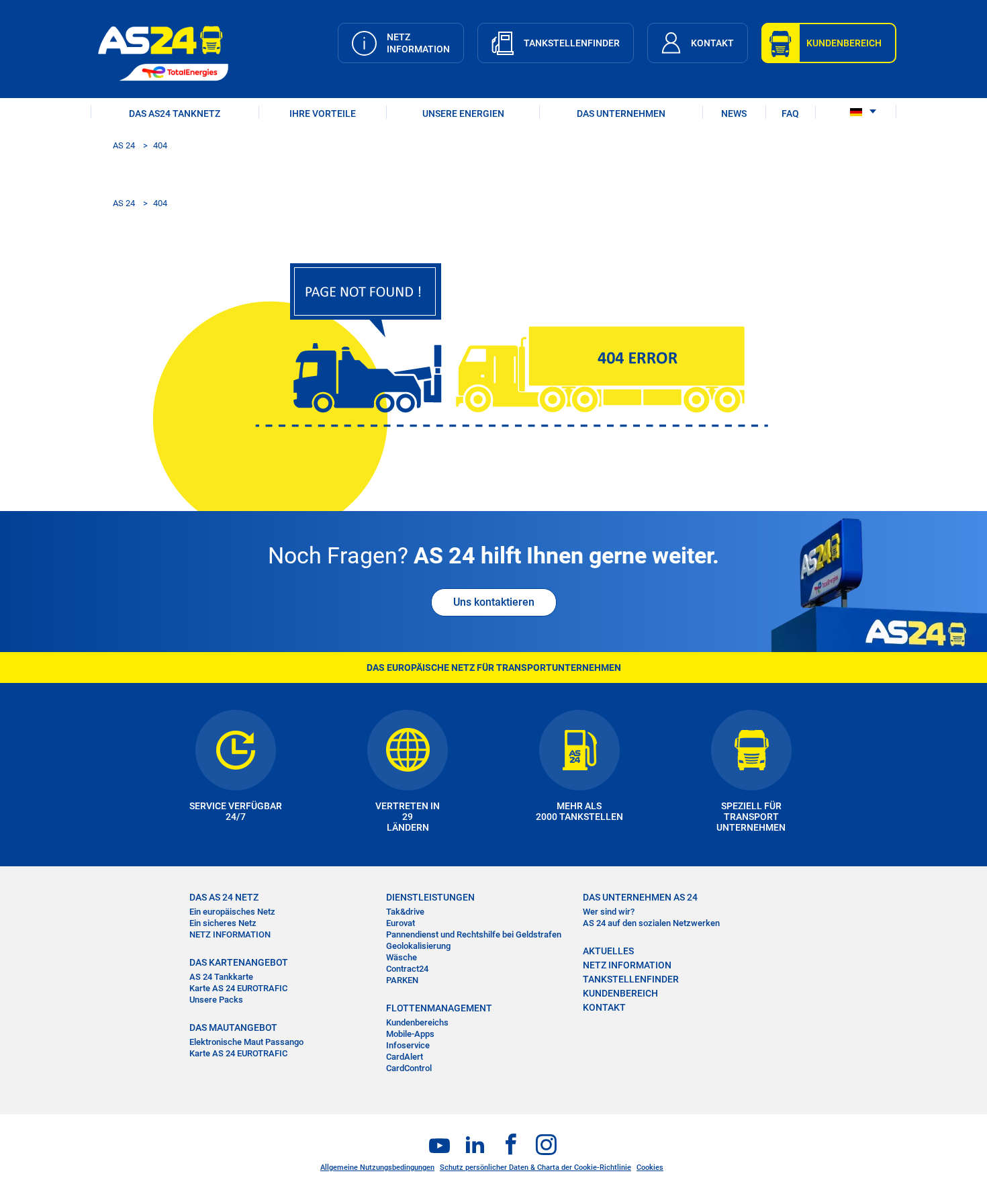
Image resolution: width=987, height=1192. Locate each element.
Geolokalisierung (418, 946)
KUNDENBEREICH (620, 993)
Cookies (650, 1167)
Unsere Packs (216, 1000)
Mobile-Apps (410, 1034)
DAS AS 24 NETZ (223, 897)
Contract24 (407, 969)
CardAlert (404, 1057)
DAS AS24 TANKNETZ (174, 113)
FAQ (790, 113)
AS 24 (124, 145)
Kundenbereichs (417, 1022)
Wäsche (401, 957)
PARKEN (402, 980)
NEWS (734, 113)
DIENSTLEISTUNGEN (430, 897)
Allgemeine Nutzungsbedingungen (377, 1167)
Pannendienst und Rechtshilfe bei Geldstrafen (473, 934)
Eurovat (400, 923)
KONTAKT (604, 1007)
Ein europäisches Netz (232, 912)
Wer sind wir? (608, 912)
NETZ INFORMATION (230, 934)
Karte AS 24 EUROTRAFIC (238, 988)
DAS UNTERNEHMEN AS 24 (640, 897)
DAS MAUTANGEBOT (233, 1027)
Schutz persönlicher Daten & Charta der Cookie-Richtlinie (535, 1167)
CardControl (409, 1068)
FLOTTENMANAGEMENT (439, 1008)
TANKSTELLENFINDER (631, 979)
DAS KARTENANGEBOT (238, 962)
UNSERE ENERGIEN (463, 113)
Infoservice (408, 1045)
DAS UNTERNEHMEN (621, 113)
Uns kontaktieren (493, 602)
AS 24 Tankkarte (221, 977)
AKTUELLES (608, 951)
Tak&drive (405, 912)
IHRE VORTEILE (322, 113)
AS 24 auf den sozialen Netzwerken (651, 923)
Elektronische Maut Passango (246, 1042)
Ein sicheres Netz (222, 923)
